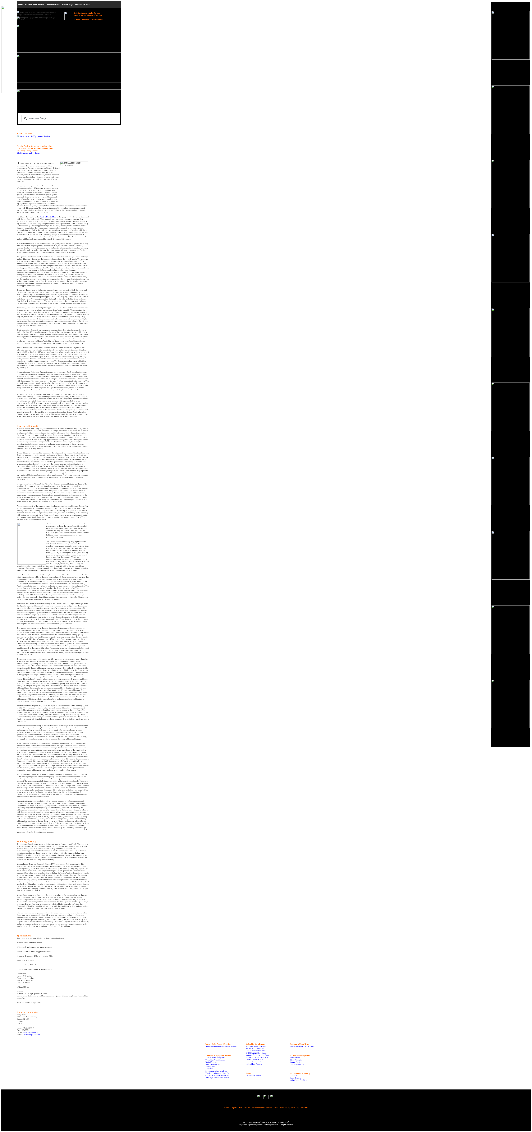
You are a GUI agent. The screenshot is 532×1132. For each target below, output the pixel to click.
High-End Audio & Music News (302, 1046)
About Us (293, 1076)
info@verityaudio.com (31, 1032)
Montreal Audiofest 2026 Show (257, 1055)
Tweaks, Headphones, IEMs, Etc (217, 1073)
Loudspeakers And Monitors (216, 1071)
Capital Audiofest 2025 (254, 1060)
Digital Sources (211, 1062)
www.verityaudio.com (32, 1034)
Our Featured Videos (253, 1075)
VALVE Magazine (297, 1064)
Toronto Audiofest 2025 (255, 1062)
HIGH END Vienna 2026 (255, 1048)
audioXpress (295, 1058)
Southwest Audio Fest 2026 (256, 1046)
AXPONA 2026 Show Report (256, 1053)
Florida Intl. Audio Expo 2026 (257, 1057)
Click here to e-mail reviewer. (28, 153)
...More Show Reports (254, 1064)
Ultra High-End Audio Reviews (217, 1078)
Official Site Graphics (298, 1080)
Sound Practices (296, 1062)
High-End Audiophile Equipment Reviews (221, 1046)
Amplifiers (209, 1069)
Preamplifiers (210, 1066)
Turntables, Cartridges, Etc (215, 1060)
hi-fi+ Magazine (296, 1060)
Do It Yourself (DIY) (212, 1064)
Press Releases (295, 1078)
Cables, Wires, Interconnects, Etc (217, 1075)
